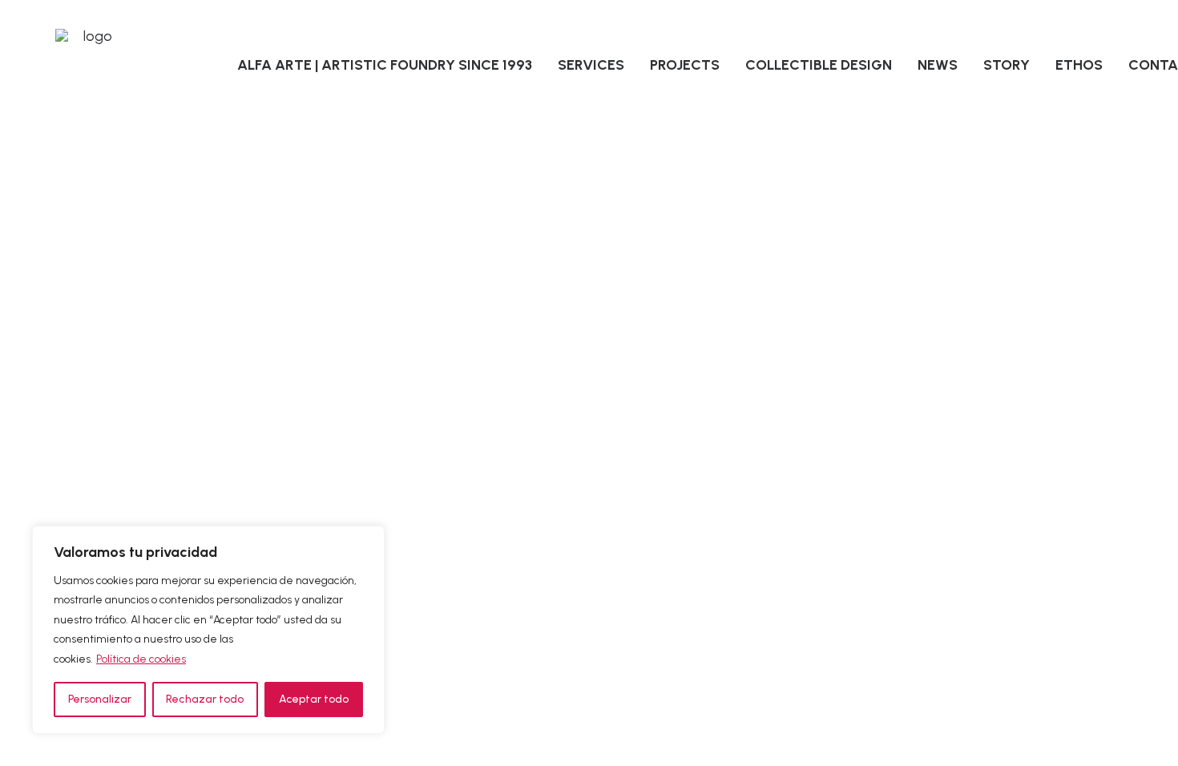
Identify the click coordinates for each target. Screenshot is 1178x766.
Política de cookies (141, 659)
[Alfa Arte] (91, 65)
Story (1006, 65)
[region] (208, 630)
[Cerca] (367, 539)
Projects (685, 65)
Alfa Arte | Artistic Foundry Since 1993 (384, 65)
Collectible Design (818, 65)
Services (591, 65)
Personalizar (99, 699)
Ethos (1079, 65)
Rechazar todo (205, 699)
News (938, 65)
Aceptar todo (314, 699)
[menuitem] (384, 65)
